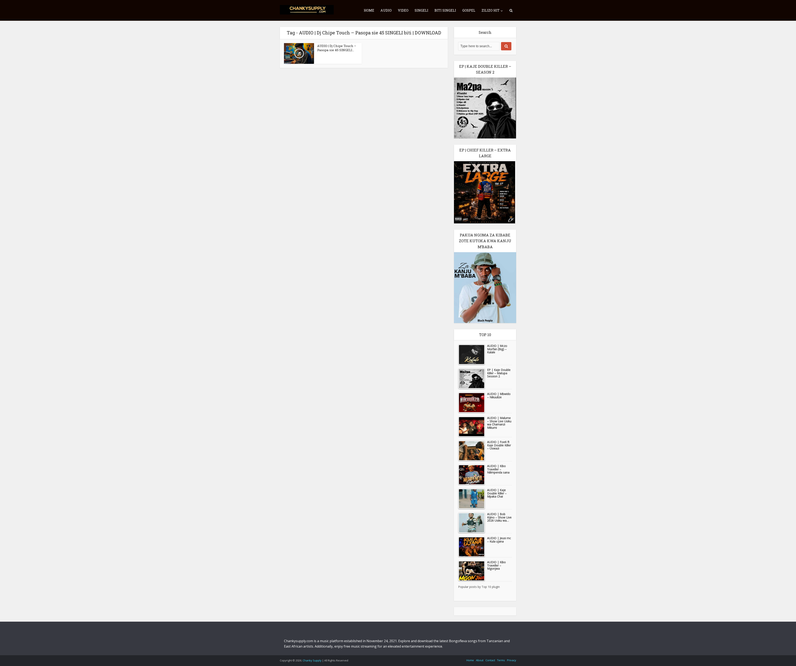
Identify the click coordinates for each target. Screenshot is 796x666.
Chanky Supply (312, 660)
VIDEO (403, 10)
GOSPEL (468, 10)
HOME (369, 10)
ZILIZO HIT (491, 10)
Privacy (511, 660)
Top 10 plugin (491, 587)
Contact (490, 660)
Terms (501, 660)
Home (470, 660)
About (479, 660)
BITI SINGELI (445, 10)
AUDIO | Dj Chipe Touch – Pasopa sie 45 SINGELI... (336, 48)
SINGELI (421, 10)
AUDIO (386, 10)
